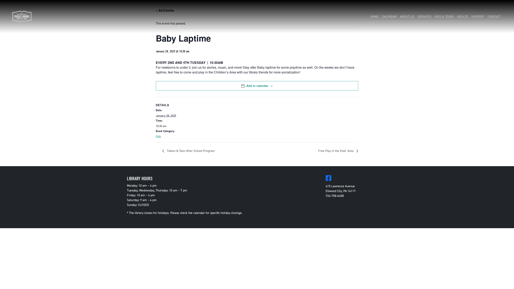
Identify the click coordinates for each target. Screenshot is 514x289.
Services (424, 16)
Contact (494, 16)
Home (374, 16)
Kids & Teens (444, 16)
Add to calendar (257, 86)
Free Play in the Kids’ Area (336, 151)
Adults (462, 16)
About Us (407, 16)
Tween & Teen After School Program (190, 151)
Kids (158, 136)
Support (477, 16)
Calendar (389, 16)
